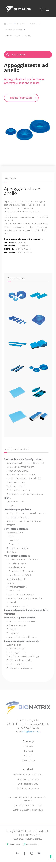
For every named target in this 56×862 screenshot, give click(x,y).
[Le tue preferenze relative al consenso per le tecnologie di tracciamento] (51, 857)
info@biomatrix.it (31, 731)
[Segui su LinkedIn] (17, 853)
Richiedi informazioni (21, 98)
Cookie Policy (31, 844)
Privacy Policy (14, 844)
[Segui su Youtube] (39, 853)
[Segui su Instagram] (32, 853)
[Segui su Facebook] (24, 853)
